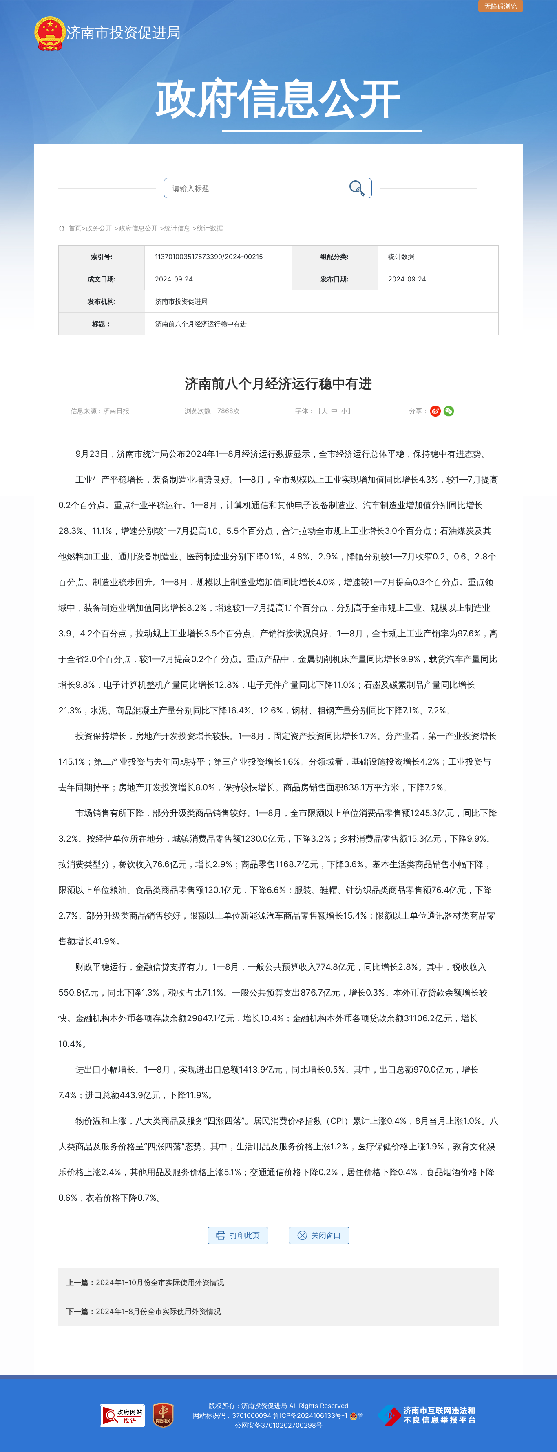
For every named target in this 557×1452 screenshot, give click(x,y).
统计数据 (210, 228)
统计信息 (177, 228)
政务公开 (99, 228)
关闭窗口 (326, 1235)
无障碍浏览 (500, 6)
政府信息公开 (138, 228)
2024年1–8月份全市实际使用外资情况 (158, 1311)
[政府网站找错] (122, 1414)
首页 (75, 228)
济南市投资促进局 (123, 32)
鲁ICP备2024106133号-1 (310, 1415)
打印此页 (245, 1235)
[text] (248, 188)
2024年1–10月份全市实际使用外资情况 (160, 1282)
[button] (357, 188)
